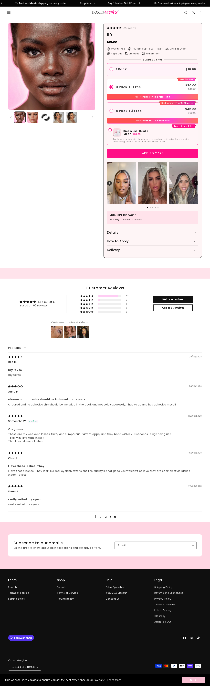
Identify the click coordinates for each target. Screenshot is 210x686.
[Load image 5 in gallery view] (71, 117)
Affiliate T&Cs (162, 621)
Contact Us (113, 598)
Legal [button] (158, 580)
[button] (8, 12)
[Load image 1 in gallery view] (19, 117)
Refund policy (16, 598)
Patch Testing (163, 610)
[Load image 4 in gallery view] (58, 117)
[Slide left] (11, 117)
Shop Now (76, 3)
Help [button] (109, 580)
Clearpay (160, 616)
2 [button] (101, 517)
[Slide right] (92, 117)
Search (12, 587)
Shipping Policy (163, 587)
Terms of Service (18, 593)
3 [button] (106, 517)
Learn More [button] (114, 680)
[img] (15, 357)
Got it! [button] (194, 680)
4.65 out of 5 (46, 302)
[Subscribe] (192, 545)
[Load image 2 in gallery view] (32, 117)
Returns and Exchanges (168, 593)
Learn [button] (12, 580)
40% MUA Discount (117, 593)
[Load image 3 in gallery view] (45, 117)
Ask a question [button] (173, 308)
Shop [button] (61, 580)
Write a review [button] (172, 299)
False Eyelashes (115, 587)
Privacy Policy (162, 598)
